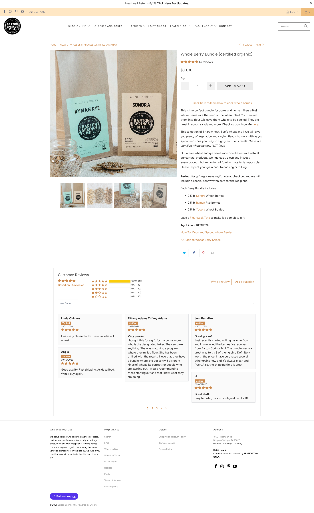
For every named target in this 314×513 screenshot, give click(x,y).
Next (259, 45)
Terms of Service (112, 480)
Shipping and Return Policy (172, 437)
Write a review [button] (220, 281)
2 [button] (152, 408)
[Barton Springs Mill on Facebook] (4, 12)
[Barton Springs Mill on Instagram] (10, 12)
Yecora (200, 209)
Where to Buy (111, 449)
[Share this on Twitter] (184, 253)
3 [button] (157, 408)
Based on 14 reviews (71, 285)
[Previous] (52, 113)
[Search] (305, 26)
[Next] (174, 113)
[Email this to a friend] (213, 253)
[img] (90, 330)
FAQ (106, 443)
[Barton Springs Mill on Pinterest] (16, 12)
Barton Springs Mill (67, 505)
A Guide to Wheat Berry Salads (200, 240)
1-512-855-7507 (36, 12)
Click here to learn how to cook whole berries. (222, 103)
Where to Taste (112, 455)
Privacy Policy (165, 449)
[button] (78, 26)
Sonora (200, 195)
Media (107, 474)
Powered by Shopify (87, 505)
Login (294, 12)
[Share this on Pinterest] (203, 253)
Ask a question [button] (244, 281)
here (255, 124)
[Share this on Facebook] (194, 253)
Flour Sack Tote (200, 217)
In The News (110, 461)
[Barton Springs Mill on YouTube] (22, 12)
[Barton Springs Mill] (12, 26)
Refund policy (111, 486)
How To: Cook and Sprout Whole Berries (207, 232)
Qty (183, 78)
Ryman (200, 202)
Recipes (108, 468)
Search (107, 437)
